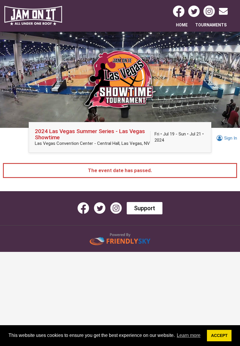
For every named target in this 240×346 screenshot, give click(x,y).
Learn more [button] (188, 335)
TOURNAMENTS (211, 25)
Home (182, 24)
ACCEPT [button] (219, 335)
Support (144, 208)
